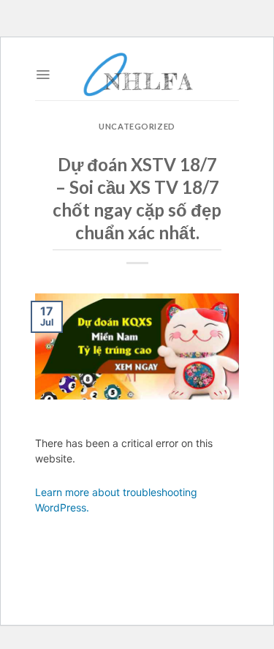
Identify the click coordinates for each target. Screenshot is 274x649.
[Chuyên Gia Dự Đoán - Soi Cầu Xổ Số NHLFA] (137, 74)
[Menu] (42, 74)
